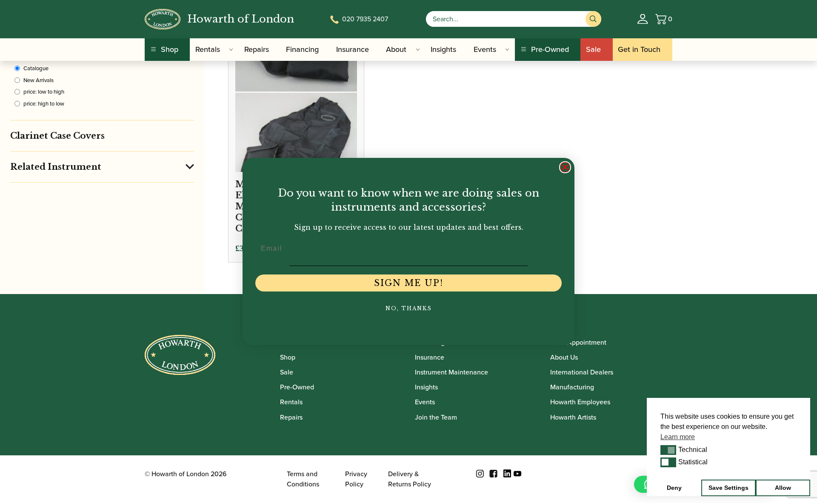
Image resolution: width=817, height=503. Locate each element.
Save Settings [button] (728, 487)
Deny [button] (674, 487)
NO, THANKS (409, 308)
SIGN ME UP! (408, 283)
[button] (668, 449)
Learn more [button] (677, 436)
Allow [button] (783, 487)
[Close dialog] (565, 167)
